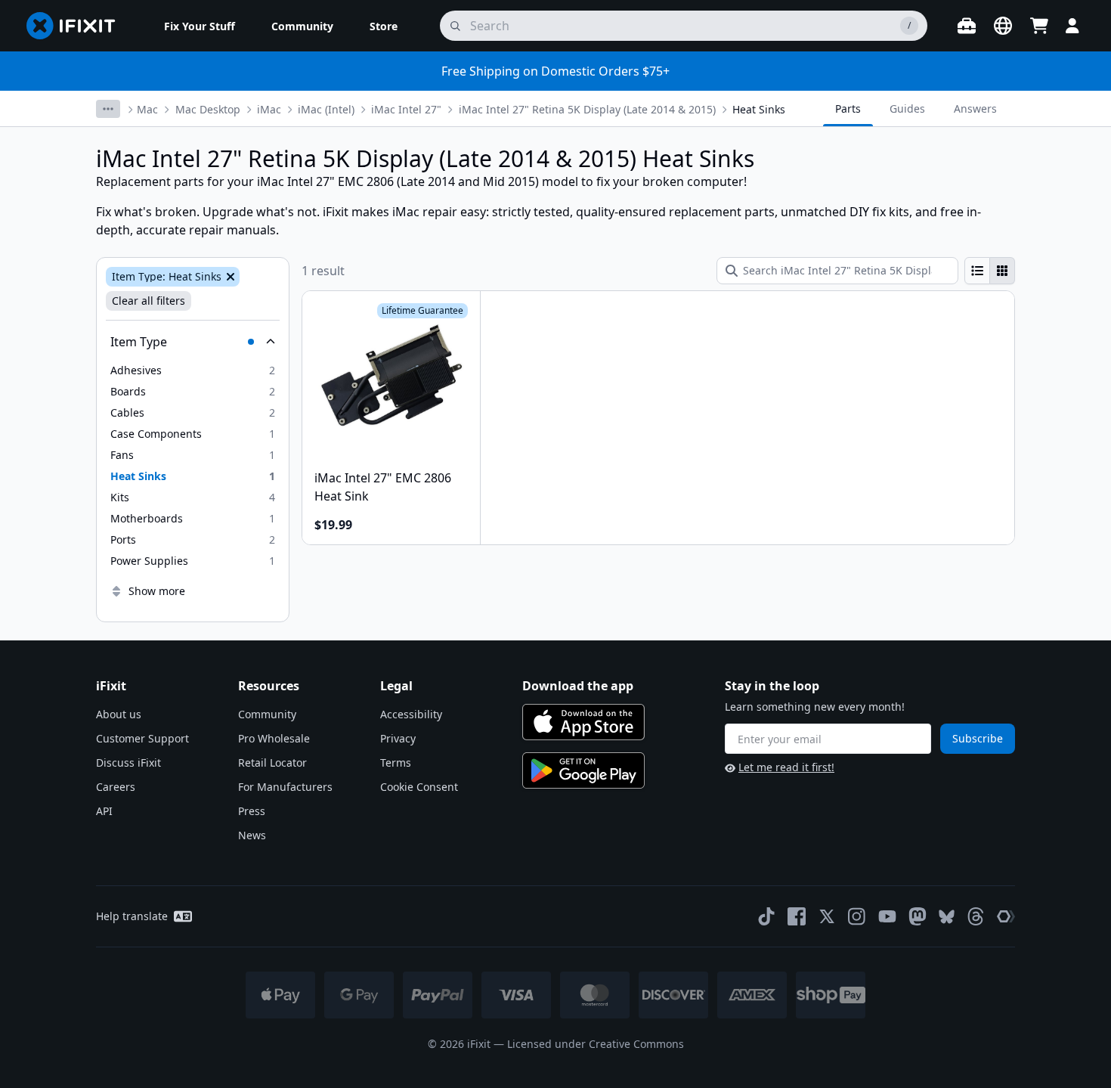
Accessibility (411, 714)
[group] (989, 270)
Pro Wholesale (274, 738)
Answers (975, 108)
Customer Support (142, 738)
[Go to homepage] (77, 25)
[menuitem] (199, 25)
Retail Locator (272, 762)
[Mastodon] (917, 916)
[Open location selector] (1003, 26)
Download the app (577, 685)
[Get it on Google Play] (583, 770)
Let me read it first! (786, 767)
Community (267, 714)
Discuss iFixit (128, 762)
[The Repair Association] (1006, 916)
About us (118, 714)
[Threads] (976, 916)
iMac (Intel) (326, 109)
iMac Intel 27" (406, 109)
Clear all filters (148, 300)
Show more (156, 591)
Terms (395, 762)
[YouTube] (887, 916)
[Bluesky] (947, 917)
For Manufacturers (285, 787)
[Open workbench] (967, 26)
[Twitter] (827, 916)
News (252, 835)
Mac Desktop (207, 109)
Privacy (398, 738)
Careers (115, 787)
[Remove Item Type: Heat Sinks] (229, 277)
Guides (907, 108)
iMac (269, 109)
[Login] (1072, 26)
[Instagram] (857, 916)
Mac (147, 109)
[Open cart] (1039, 26)
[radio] (977, 270)
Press (251, 811)
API (104, 811)
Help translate (132, 916)
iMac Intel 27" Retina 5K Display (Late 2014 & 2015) (587, 109)
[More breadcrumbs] (108, 109)
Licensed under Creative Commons (595, 1044)
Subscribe (977, 738)
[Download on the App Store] (583, 722)
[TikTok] (766, 916)
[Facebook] (797, 916)
